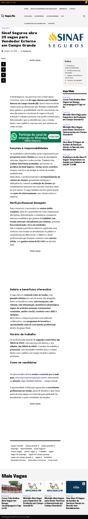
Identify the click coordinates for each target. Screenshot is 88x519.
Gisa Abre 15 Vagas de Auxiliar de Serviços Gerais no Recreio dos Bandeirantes (75, 503)
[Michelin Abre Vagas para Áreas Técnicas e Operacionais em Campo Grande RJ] (55, 487)
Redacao (27, 51)
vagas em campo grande (39, 454)
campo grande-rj (48, 446)
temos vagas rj (30, 451)
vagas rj (38, 457)
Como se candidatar (75, 83)
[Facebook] (3, 64)
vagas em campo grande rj (22, 457)
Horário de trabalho (74, 80)
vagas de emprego (18, 454)
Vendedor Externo (18, 460)
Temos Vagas (16, 451)
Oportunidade (26, 448)
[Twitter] (3, 69)
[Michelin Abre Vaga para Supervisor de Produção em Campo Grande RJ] (33, 487)
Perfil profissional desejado (72, 71)
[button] (84, 16)
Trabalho (43, 451)
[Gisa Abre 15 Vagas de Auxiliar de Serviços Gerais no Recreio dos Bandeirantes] (76, 487)
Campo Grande (17, 446)
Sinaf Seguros (40, 448)
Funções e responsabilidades (72, 67)
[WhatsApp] (3, 80)
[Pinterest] (3, 75)
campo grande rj (32, 446)
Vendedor (48, 457)
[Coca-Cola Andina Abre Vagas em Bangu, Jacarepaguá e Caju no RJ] (12, 487)
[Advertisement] (35, 78)
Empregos (6, 28)
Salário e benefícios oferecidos (73, 76)
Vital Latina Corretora (37, 460)
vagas (51, 451)
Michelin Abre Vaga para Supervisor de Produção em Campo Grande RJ (74, 117)
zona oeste (53, 460)
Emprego (14, 448)
